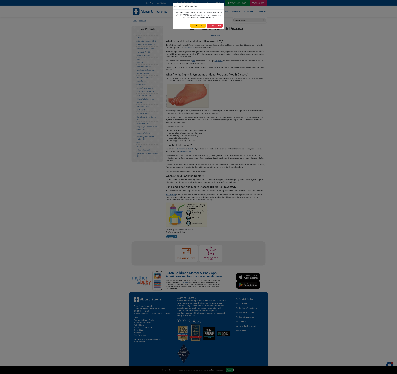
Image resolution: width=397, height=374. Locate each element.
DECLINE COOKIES (214, 26)
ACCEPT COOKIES (198, 26)
